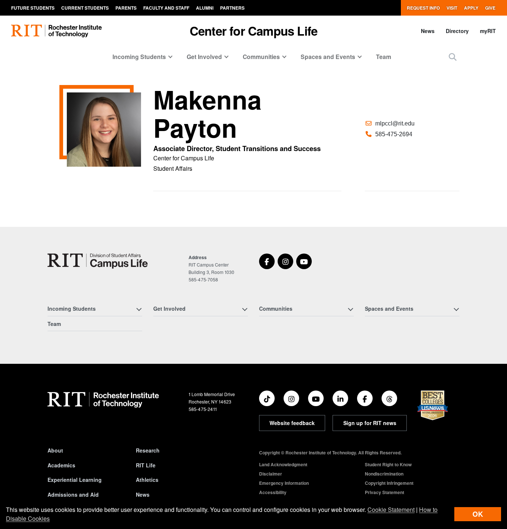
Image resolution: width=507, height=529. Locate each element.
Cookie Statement (391, 509)
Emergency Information (284, 483)
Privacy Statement (384, 492)
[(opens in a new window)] (267, 261)
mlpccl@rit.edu (395, 123)
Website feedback (292, 423)
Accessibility (273, 492)
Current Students (85, 7)
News (428, 31)
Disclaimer (270, 473)
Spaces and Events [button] (328, 56)
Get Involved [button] (204, 56)
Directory (457, 31)
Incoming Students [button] (139, 56)
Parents (126, 7)
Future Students (33, 7)
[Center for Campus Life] (98, 261)
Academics (61, 465)
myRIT (488, 31)
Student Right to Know (388, 464)
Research (148, 450)
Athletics (147, 479)
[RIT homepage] (56, 31)
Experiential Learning (75, 479)
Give (490, 7)
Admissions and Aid (73, 494)
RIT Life (146, 465)
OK (477, 514)
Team (383, 56)
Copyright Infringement (389, 483)
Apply (471, 7)
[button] (452, 56)
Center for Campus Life (253, 30)
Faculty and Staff (166, 7)
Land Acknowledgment (283, 464)
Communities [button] (261, 56)
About (55, 450)
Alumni (204, 7)
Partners (232, 7)
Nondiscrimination (384, 473)
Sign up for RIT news (369, 423)
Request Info (423, 7)
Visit (452, 7)
